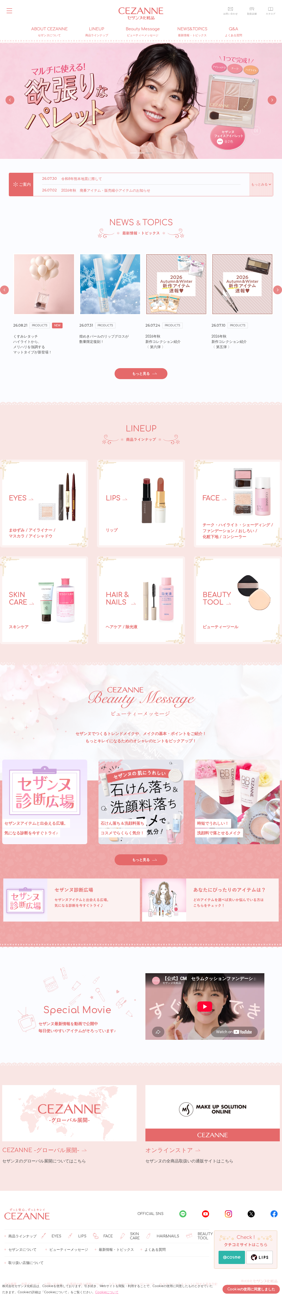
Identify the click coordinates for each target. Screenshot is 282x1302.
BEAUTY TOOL (205, 1236)
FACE (108, 1236)
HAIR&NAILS (168, 1236)
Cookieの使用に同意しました (251, 1289)
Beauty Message (143, 32)
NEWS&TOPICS (192, 32)
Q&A (233, 32)
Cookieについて (107, 1292)
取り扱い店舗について (26, 1263)
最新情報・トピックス (116, 1250)
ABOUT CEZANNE (49, 32)
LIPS (82, 1236)
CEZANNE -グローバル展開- (40, 1150)
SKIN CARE (135, 1236)
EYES (56, 1236)
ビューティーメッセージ (68, 1250)
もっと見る (141, 374)
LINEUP (96, 32)
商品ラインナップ (22, 1236)
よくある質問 (155, 1250)
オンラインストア (169, 1150)
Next (271, 99)
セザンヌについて (22, 1250)
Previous (10, 99)
